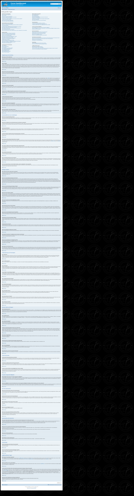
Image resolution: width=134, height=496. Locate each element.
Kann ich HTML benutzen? (5, 46)
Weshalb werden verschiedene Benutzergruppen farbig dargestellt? (40, 18)
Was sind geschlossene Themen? (6, 51)
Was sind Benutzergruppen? (35, 16)
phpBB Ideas (42, 463)
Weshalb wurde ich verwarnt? (6, 39)
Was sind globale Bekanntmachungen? (7, 48)
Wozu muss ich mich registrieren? (6, 14)
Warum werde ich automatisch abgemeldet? (7, 20)
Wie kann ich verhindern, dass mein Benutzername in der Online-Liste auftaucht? (12, 24)
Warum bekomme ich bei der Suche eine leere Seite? (39, 33)
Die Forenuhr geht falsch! (5, 25)
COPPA (49, 78)
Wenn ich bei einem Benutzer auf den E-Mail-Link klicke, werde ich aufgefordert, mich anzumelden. (14, 30)
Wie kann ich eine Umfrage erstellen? (6, 35)
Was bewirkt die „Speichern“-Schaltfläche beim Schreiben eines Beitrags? (11, 41)
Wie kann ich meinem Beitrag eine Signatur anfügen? (8, 34)
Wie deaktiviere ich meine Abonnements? (37, 40)
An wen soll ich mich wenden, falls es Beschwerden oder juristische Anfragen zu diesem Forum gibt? (45, 48)
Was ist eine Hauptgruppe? (35, 19)
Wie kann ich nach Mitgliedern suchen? (37, 34)
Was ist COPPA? (4, 15)
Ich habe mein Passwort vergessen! (6, 19)
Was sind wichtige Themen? (5, 50)
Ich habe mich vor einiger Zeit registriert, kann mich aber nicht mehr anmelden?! (12, 18)
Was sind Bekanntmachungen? (6, 49)
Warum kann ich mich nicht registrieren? (7, 16)
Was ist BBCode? (4, 45)
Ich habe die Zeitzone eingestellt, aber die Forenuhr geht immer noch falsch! (11, 26)
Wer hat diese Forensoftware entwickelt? (37, 46)
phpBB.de (35, 487)
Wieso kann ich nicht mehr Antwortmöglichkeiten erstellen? (9, 36)
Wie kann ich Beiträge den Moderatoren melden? (8, 40)
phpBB (29, 486)
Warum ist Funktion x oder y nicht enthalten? (37, 47)
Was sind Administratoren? (35, 14)
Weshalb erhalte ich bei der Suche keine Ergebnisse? (39, 32)
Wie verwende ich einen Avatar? (6, 28)
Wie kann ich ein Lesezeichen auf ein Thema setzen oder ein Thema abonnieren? (42, 38)
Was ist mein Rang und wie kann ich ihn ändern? (8, 29)
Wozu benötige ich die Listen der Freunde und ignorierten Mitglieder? (41, 27)
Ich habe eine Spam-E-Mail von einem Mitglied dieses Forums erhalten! (41, 24)
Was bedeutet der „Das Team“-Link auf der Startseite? (39, 20)
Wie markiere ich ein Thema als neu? (6, 42)
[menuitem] (8, 8)
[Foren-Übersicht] (6, 4)
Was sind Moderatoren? (35, 15)
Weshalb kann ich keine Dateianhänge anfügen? (8, 38)
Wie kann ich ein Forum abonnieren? (36, 39)
